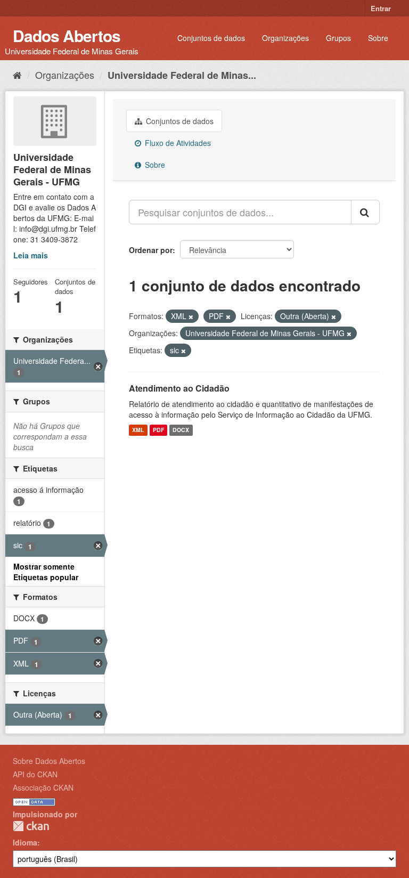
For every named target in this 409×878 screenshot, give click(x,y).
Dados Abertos (66, 35)
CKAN (31, 826)
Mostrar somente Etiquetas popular (45, 571)
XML (138, 430)
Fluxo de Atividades (177, 142)
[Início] (17, 75)
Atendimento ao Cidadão (179, 388)
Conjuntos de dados (211, 37)
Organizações (285, 37)
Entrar (381, 8)
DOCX (181, 430)
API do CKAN (35, 774)
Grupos (338, 37)
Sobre (378, 37)
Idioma (25, 842)
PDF (158, 430)
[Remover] (191, 316)
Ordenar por (151, 250)
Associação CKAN (43, 787)
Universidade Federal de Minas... (182, 75)
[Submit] (365, 212)
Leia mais (30, 255)
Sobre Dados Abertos (49, 760)
